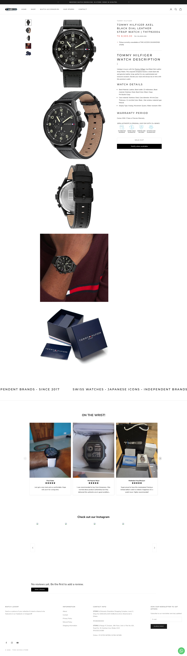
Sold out (139, 140)
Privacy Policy (67, 618)
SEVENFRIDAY (93, 2)
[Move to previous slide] (26, 458)
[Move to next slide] (161, 458)
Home (24, 9)
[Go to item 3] (28, 38)
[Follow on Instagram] (12, 643)
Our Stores (68, 9)
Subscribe (159, 626)
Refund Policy (67, 622)
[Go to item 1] (28, 23)
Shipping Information (70, 626)
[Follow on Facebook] (6, 643)
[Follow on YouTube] (17, 643)
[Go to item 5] (28, 54)
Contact (83, 9)
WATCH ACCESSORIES (49, 9)
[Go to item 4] (28, 46)
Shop (33, 9)
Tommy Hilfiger (124, 21)
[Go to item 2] (28, 30)
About (65, 611)
